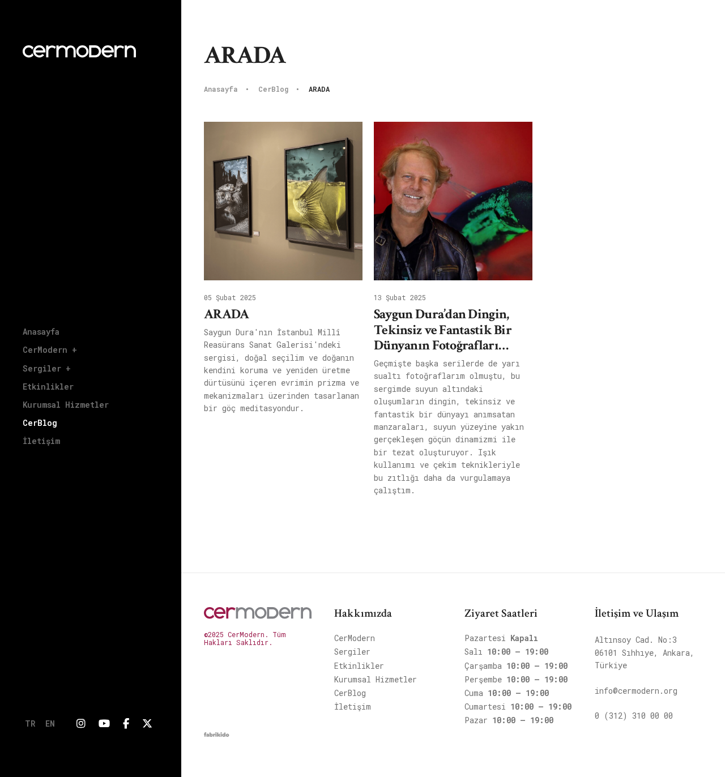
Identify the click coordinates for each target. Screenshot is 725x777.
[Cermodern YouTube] (104, 723)
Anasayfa (41, 331)
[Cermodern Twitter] (147, 723)
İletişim (41, 441)
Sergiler (352, 651)
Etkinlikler (48, 386)
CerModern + (50, 349)
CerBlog (40, 422)
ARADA (319, 89)
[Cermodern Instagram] (81, 723)
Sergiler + (47, 368)
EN (50, 723)
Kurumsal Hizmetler (66, 404)
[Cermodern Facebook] (126, 723)
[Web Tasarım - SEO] (216, 737)
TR (30, 723)
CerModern (354, 638)
